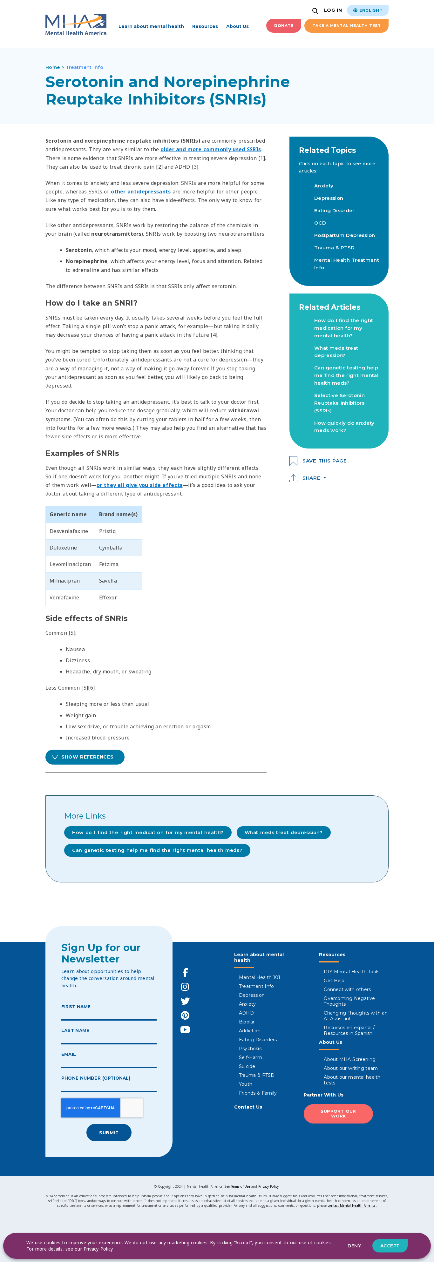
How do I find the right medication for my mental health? (343, 328)
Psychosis (250, 1048)
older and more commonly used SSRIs (210, 149)
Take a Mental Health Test (346, 25)
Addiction (250, 1031)
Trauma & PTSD (334, 248)
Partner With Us (324, 1095)
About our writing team (351, 1068)
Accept (390, 1246)
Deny (354, 1246)
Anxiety (323, 186)
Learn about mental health (151, 26)
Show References (87, 757)
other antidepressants (141, 191)
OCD (320, 223)
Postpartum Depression (344, 235)
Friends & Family (258, 1093)
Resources (205, 26)
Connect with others (347, 989)
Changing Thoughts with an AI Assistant (356, 1016)
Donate (283, 25)
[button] (316, 11)
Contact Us (248, 1107)
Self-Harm (250, 1057)
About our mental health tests (352, 1080)
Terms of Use (240, 1186)
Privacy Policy (268, 1186)
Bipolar (246, 1022)
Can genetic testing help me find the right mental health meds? (346, 375)
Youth (245, 1084)
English (368, 10)
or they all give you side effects (139, 485)
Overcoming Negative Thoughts (349, 1001)
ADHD (246, 1013)
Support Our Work (338, 1113)
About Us (237, 26)
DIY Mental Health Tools (351, 972)
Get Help (334, 980)
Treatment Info (256, 986)
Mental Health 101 (259, 977)
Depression (328, 198)
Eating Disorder (334, 210)
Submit (109, 1132)
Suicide (247, 1066)
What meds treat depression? (284, 832)
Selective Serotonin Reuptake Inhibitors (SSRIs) (339, 403)
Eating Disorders (258, 1040)
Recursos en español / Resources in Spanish (349, 1030)
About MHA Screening (350, 1059)
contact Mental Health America (352, 1205)
